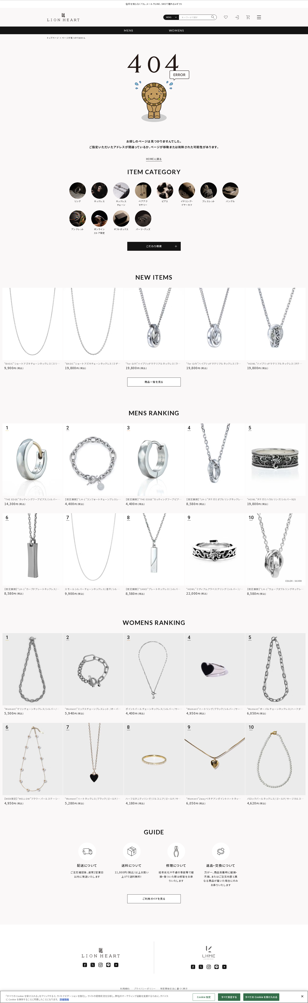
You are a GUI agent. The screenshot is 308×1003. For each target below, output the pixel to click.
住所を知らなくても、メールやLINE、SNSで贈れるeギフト (154, 3)
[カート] (248, 17)
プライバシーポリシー (145, 988)
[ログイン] (237, 17)
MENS (128, 30)
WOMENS (176, 30)
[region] (154, 997)
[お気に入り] (226, 17)
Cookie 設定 (204, 997)
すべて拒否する (229, 997)
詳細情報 (64, 999)
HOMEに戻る (154, 159)
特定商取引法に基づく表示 (174, 988)
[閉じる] (302, 996)
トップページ (53, 37)
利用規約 (125, 988)
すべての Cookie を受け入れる (261, 997)
